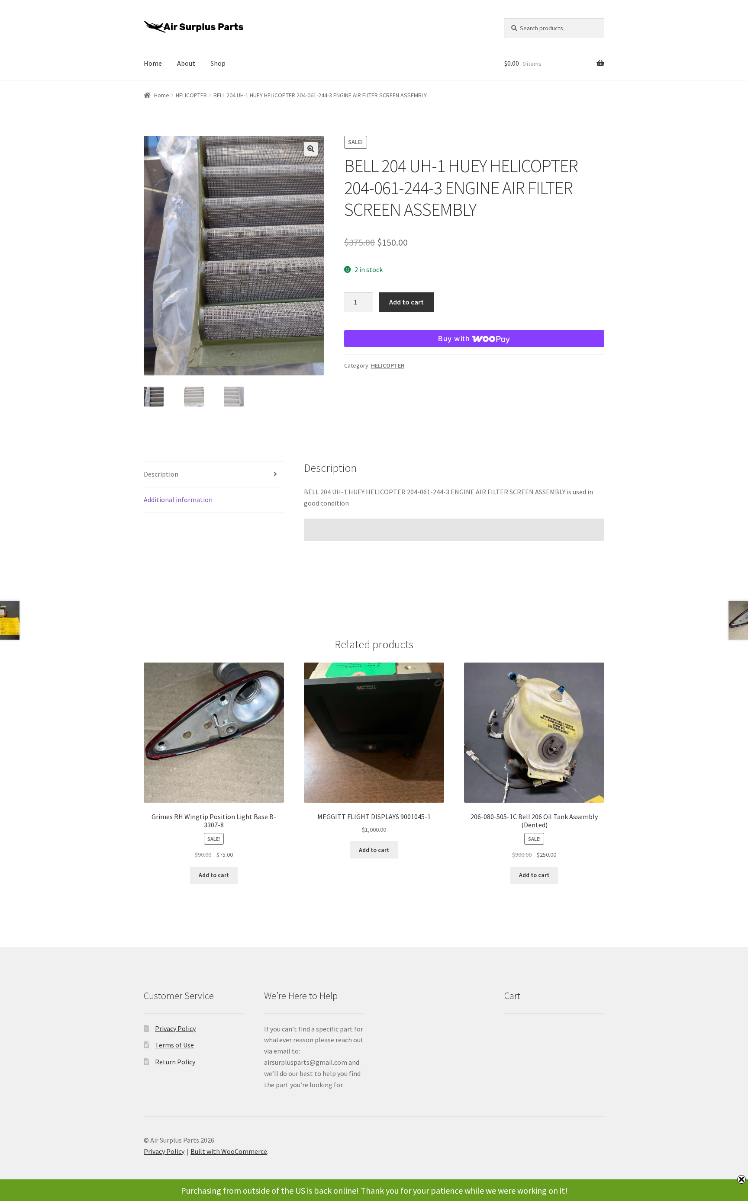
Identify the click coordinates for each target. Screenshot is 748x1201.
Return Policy (175, 1061)
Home (153, 63)
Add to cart (406, 302)
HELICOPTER (191, 95)
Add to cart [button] (214, 875)
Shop (218, 63)
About (186, 63)
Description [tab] (161, 474)
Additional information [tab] (178, 499)
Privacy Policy (175, 1028)
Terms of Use (174, 1045)
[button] (311, 149)
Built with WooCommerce (228, 1151)
